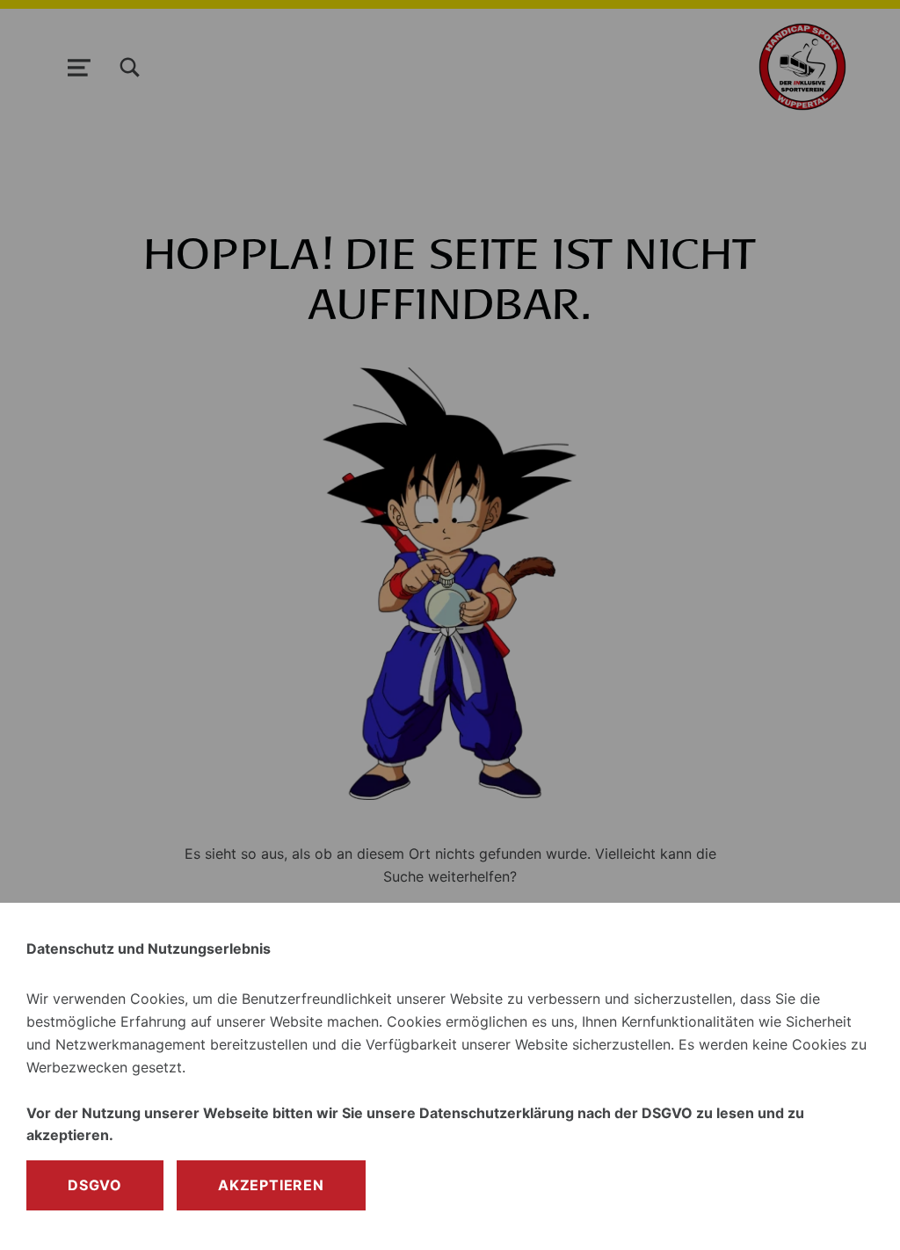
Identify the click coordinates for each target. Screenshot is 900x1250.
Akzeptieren (271, 1185)
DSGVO (95, 1185)
